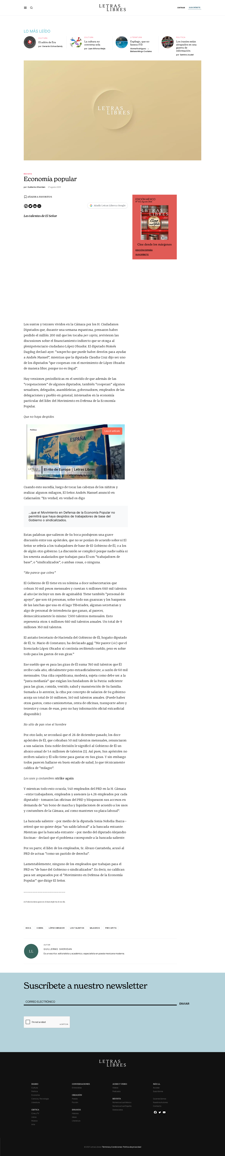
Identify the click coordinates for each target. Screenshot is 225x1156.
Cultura (43, 38)
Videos (115, 1087)
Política (180, 37)
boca (28, 928)
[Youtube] (164, 1112)
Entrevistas (77, 1087)
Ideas (74, 1117)
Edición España (144, 250)
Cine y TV (35, 1113)
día (64, 902)
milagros (95, 928)
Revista (28, 174)
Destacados (117, 1109)
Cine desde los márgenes (154, 244)
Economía (35, 1095)
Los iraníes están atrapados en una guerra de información (186, 46)
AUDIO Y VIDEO (119, 1084)
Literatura (136, 37)
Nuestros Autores (160, 1102)
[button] (25, 8)
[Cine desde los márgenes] (154, 224)
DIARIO (34, 1084)
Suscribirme (158, 1091)
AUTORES (154, 968)
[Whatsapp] (39, 206)
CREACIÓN (77, 1095)
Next (172, 227)
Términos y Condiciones (112, 1147)
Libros (33, 1117)
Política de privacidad (132, 1147)
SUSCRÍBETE (195, 7)
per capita (111, 928)
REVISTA (116, 1099)
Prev (136, 227)
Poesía (75, 1098)
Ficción (75, 1102)
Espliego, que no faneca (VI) (139, 43)
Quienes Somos (159, 1098)
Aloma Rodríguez (138, 48)
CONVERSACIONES (81, 1084)
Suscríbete (142, 254)
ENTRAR (181, 8)
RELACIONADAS (65, 968)
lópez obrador (57, 928)
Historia (75, 1113)
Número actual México (121, 1102)
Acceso (156, 1087)
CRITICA (35, 1110)
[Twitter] (30, 206)
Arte (33, 1124)
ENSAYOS (76, 1110)
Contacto (157, 1106)
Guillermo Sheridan (58, 949)
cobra (40, 928)
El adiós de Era (47, 42)
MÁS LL (156, 1084)
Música (34, 1120)
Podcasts (116, 1091)
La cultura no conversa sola (92, 43)
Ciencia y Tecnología (40, 1098)
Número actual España (121, 1106)
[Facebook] (26, 206)
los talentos (77, 928)
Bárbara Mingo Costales (141, 51)
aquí (90, 643)
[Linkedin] (35, 206)
